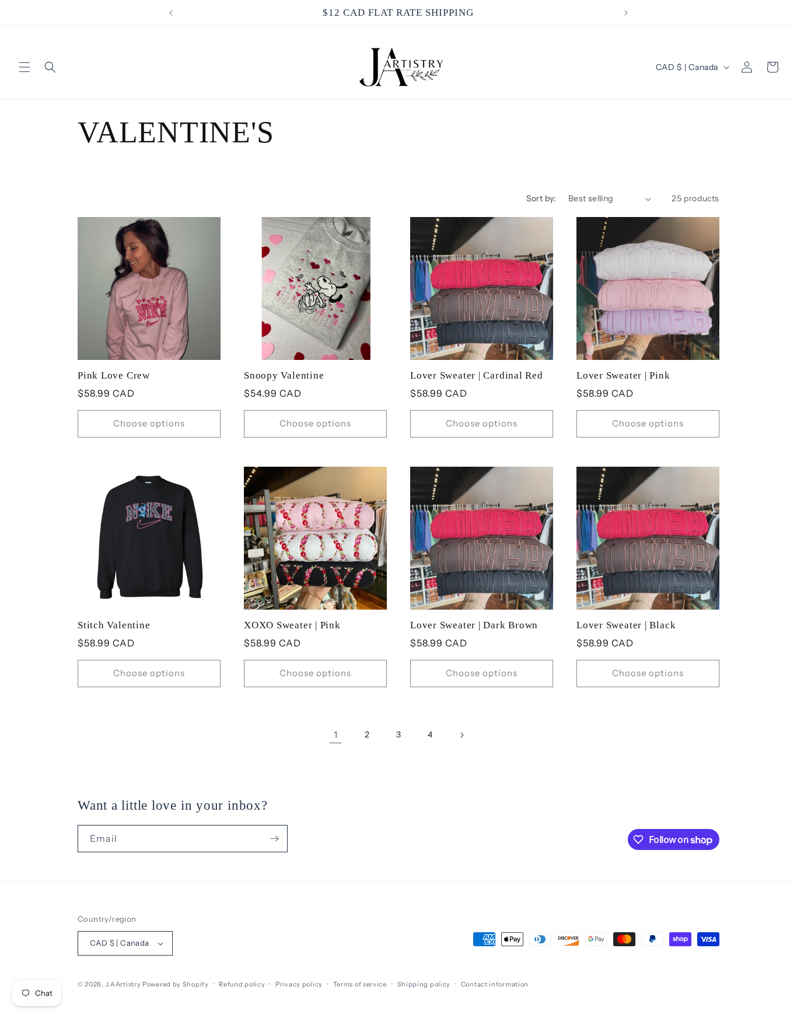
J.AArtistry (123, 984)
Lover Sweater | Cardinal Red (476, 375)
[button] (24, 67)
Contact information (495, 984)
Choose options (149, 423)
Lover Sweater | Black (626, 625)
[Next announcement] (626, 13)
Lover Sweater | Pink (623, 375)
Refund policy (242, 984)
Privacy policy (299, 984)
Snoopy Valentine (284, 375)
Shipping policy (424, 984)
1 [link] (336, 734)
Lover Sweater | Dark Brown (474, 625)
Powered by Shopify (175, 984)
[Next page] (461, 735)
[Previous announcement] (171, 13)
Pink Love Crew (114, 375)
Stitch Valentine (114, 625)
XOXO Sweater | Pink (292, 625)
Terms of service (360, 984)
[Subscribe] (274, 838)
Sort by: (541, 198)
